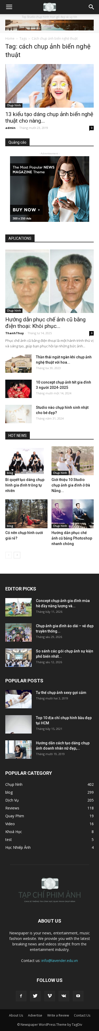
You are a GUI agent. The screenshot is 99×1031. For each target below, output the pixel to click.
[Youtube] (78, 996)
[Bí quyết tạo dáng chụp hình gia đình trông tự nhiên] (26, 460)
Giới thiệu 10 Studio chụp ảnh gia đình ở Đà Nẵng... (70, 485)
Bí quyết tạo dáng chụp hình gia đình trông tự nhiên (24, 485)
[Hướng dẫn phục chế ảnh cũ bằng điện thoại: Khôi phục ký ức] (49, 281)
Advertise (35, 1015)
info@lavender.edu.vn (59, 960)
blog (10, 473)
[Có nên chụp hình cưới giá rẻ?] (26, 513)
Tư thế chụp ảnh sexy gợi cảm (61, 692)
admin (10, 128)
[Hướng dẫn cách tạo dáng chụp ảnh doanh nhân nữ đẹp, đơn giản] (18, 749)
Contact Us (82, 1015)
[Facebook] (21, 996)
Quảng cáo (17, 142)
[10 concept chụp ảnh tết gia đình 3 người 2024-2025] (18, 389)
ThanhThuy (14, 333)
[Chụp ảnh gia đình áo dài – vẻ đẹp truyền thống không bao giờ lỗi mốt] (18, 632)
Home (10, 38)
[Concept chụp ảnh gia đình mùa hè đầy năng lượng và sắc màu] (18, 607)
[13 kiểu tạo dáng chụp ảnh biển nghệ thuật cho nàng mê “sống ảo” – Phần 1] (49, 85)
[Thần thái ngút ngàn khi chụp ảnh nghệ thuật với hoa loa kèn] (18, 363)
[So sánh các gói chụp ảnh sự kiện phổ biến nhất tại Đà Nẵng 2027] (18, 657)
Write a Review (58, 1015)
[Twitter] (35, 996)
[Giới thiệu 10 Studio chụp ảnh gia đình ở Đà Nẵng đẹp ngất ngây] (72, 460)
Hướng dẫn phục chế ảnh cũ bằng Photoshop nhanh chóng (71, 538)
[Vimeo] (49, 996)
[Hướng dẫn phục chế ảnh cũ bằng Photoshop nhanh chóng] (72, 513)
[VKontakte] (64, 996)
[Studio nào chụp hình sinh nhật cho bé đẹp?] (18, 414)
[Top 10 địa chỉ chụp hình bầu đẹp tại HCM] (18, 724)
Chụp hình (14, 105)
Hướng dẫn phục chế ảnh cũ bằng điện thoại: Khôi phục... (45, 322)
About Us (16, 1015)
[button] (91, 7)
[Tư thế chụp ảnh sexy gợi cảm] (18, 699)
